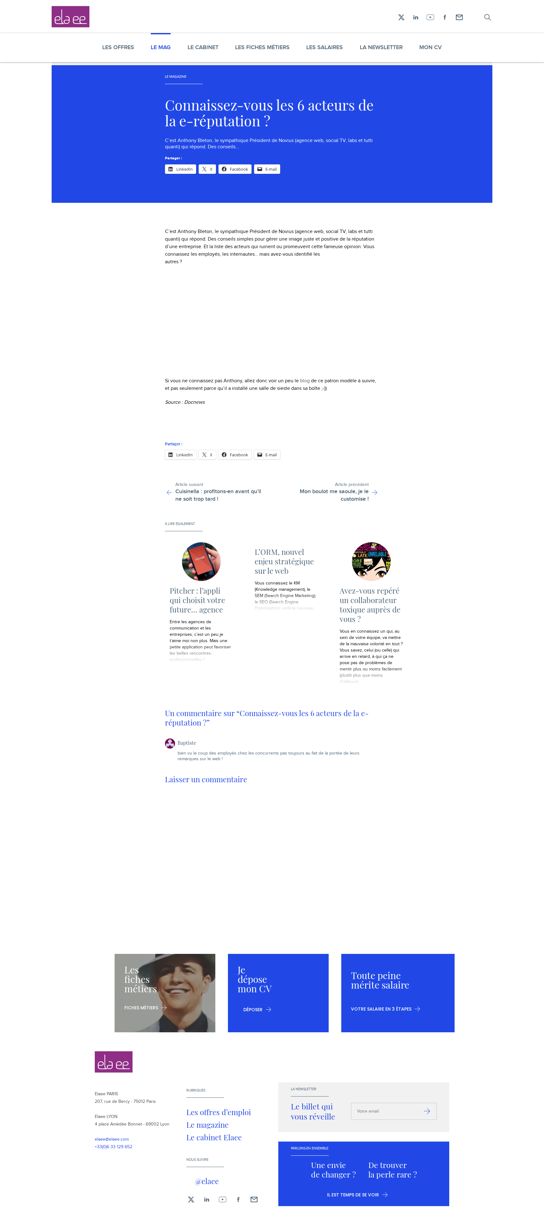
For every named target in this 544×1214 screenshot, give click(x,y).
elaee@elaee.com (112, 1139)
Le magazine (207, 1125)
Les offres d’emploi (218, 1112)
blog (305, 381)
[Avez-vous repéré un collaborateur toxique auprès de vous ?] (371, 561)
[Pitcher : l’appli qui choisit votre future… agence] (201, 561)
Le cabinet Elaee (214, 1137)
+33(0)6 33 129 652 (113, 1146)
